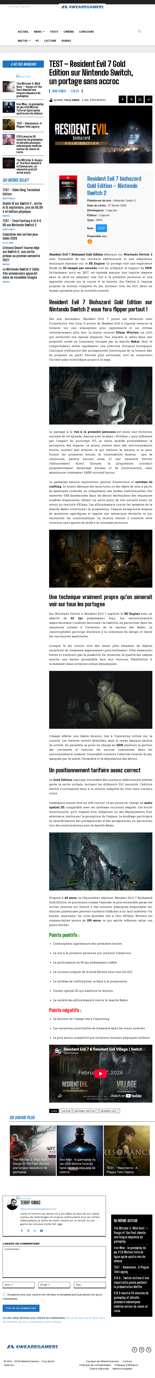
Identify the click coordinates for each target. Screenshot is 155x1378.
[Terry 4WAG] (51, 100)
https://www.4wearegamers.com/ (38, 1209)
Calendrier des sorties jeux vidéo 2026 (20, 236)
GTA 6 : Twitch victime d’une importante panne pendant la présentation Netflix (131, 1282)
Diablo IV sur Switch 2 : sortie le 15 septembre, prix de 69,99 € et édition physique (23, 207)
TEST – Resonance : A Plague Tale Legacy (29, 125)
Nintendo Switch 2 (85, 1111)
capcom (65, 1111)
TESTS (75, 91)
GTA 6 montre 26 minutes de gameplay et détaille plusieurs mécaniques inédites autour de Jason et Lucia (29, 144)
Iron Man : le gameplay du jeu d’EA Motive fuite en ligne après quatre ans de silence (29, 108)
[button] (139, 31)
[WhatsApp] (140, 99)
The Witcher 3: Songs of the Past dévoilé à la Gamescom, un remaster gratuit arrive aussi (29, 166)
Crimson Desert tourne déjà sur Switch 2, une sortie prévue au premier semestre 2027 (21, 254)
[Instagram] (28, 1230)
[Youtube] (41, 1230)
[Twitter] (131, 99)
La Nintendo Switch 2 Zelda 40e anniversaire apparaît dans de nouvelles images (21, 273)
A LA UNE (8, 243)
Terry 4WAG (71, 100)
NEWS (6, 216)
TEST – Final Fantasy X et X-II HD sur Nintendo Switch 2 (22, 223)
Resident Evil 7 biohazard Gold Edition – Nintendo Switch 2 (114, 185)
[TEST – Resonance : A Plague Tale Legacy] (9, 124)
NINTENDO (9, 198)
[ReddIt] (148, 99)
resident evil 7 (110, 1111)
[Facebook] (122, 99)
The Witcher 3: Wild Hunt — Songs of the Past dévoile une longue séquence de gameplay (29, 90)
